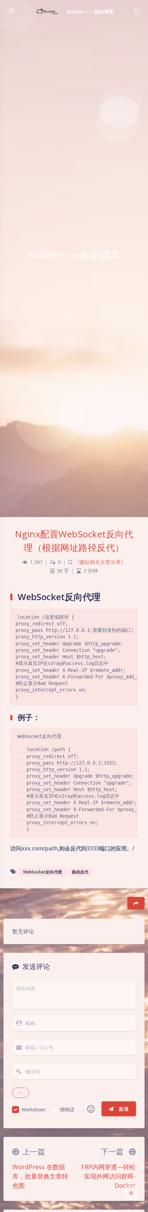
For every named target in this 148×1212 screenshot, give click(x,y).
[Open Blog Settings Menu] (131, 1192)
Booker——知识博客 (90, 11)
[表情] (91, 1109)
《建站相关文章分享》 (100, 562)
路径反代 (80, 872)
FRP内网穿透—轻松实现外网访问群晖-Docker (108, 1176)
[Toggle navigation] (137, 11)
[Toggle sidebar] (11, 11)
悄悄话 (67, 1109)
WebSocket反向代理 (42, 872)
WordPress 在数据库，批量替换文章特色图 (40, 1176)
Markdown (33, 1109)
